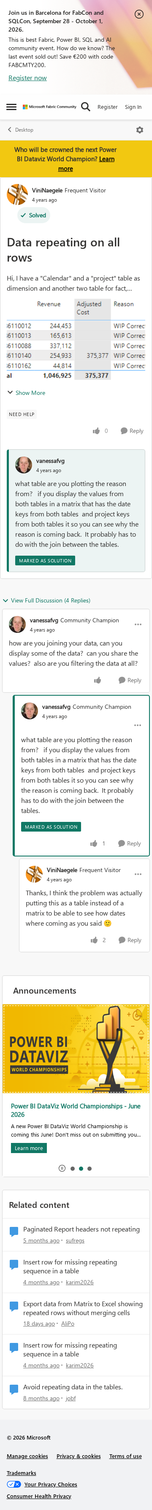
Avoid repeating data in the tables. (72, 1387)
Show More (30, 393)
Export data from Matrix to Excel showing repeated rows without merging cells (83, 1308)
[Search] (86, 107)
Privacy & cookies (79, 1455)
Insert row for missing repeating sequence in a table (70, 1266)
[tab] (72, 1168)
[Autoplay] (62, 1168)
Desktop (24, 130)
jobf (71, 1398)
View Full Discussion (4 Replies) (50, 600)
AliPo (67, 1323)
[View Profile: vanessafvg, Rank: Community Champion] (17, 624)
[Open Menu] (140, 130)
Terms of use (125, 1455)
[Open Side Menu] (11, 106)
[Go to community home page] (49, 107)
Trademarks (21, 1472)
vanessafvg (50, 461)
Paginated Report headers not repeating (81, 1229)
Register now (27, 77)
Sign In (133, 106)
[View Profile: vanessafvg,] (23, 465)
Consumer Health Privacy (39, 1495)
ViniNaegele (47, 190)
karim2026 (80, 1282)
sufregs (75, 1240)
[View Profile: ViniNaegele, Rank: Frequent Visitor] (17, 194)
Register (108, 106)
